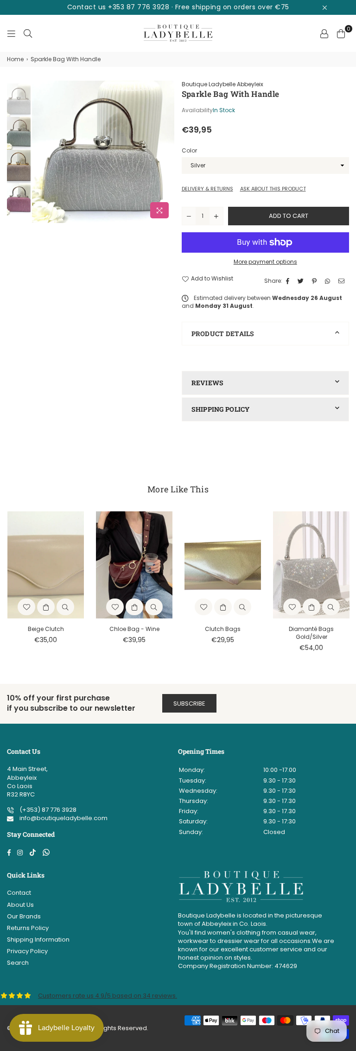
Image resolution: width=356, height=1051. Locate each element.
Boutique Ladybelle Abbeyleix (222, 84)
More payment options (265, 262)
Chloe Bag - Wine (134, 629)
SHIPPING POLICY (220, 409)
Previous (40, 152)
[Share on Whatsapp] (328, 281)
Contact (19, 892)
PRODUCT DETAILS (222, 333)
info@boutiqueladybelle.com (63, 818)
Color (189, 150)
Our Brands (24, 916)
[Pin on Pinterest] (315, 281)
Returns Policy (28, 928)
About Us (20, 904)
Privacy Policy (27, 951)
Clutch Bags (223, 629)
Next (167, 152)
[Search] (27, 33)
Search (18, 962)
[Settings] (324, 33)
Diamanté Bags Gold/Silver (311, 633)
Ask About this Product (273, 188)
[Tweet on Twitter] (302, 281)
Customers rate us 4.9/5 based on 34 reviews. (107, 995)
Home (15, 59)
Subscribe (189, 703)
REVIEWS (207, 382)
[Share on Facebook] (289, 281)
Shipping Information (38, 939)
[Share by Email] (342, 281)
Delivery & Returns (207, 188)
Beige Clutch (46, 629)
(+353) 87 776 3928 (47, 809)
